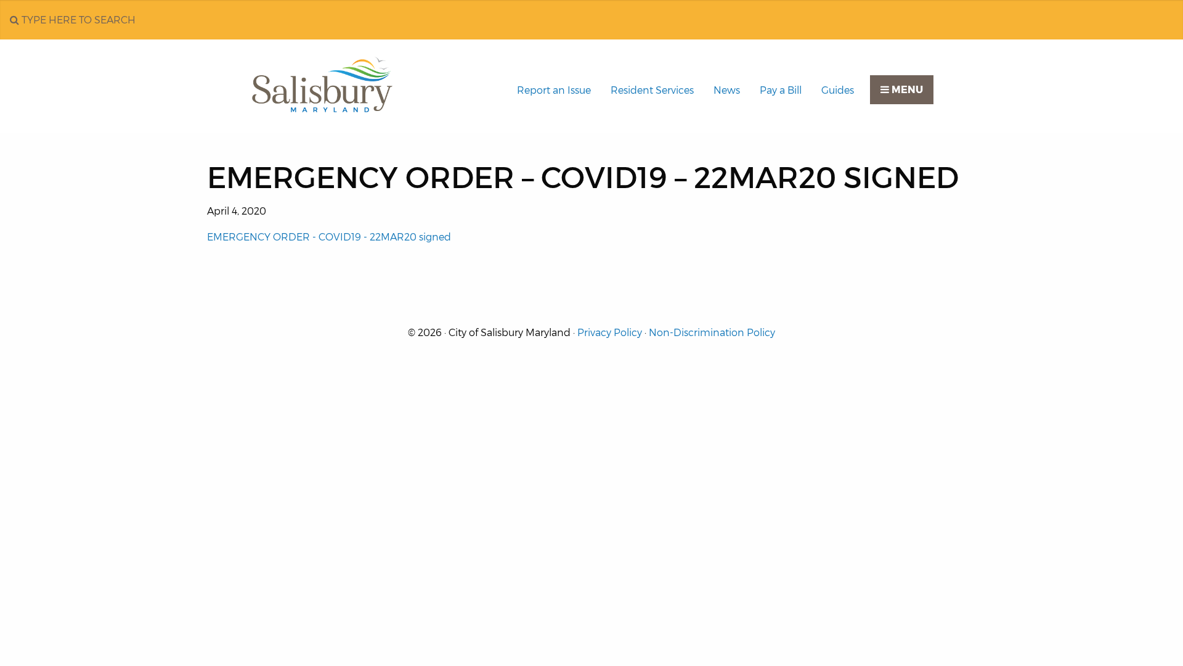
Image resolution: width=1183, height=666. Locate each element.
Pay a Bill (781, 90)
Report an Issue (554, 90)
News (726, 90)
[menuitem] (554, 90)
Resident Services (652, 90)
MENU (906, 90)
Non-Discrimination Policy (712, 333)
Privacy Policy (609, 333)
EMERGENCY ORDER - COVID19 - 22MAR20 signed (329, 237)
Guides (837, 90)
